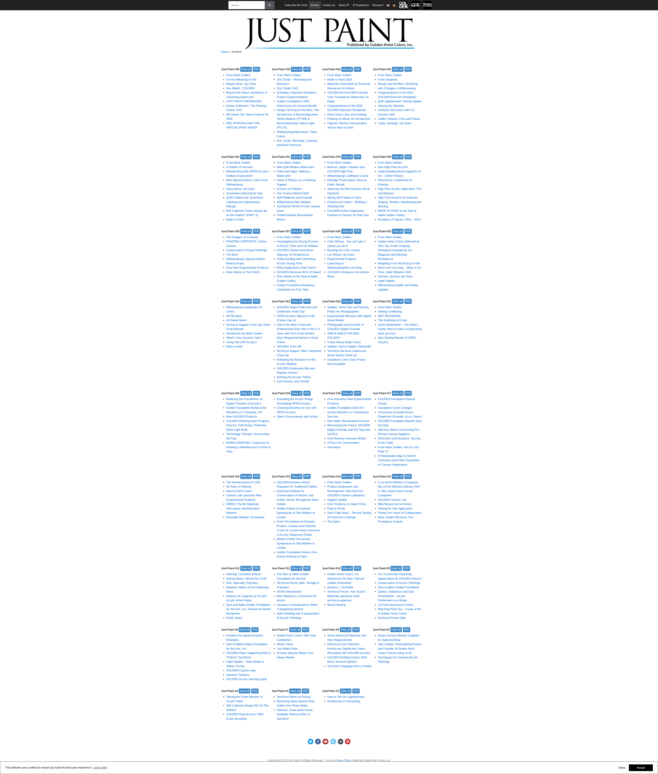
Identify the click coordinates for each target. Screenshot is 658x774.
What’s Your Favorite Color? (244, 337)
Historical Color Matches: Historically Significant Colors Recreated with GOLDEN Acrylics (348, 649)
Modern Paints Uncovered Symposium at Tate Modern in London (296, 513)
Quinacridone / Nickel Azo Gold (246, 578)
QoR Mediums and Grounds (294, 197)
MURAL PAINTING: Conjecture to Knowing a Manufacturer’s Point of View (248, 447)
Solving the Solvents (391, 105)
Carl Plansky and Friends (293, 381)
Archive (315, 5)
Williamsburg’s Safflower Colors (347, 175)
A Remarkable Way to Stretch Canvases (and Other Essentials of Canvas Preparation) (398, 460)
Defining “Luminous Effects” (244, 574)
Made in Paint (235, 219)
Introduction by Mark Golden (244, 333)
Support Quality (337, 499)
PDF (256, 69)
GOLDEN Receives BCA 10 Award (299, 272)
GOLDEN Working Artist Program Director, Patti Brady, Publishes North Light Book (247, 425)
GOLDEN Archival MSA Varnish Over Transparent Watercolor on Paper (347, 97)
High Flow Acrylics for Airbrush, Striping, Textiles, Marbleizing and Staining (399, 202)
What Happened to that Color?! (296, 267)
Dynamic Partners (237, 675)
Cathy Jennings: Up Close (394, 123)
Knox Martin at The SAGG (243, 272)
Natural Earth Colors (239, 491)
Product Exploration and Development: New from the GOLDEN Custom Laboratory (346, 491)
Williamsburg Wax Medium (294, 202)
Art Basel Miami (236, 320)
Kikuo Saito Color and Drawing (346, 114)
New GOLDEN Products (241, 416)
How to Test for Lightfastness (346, 696)
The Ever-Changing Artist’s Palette (349, 666)
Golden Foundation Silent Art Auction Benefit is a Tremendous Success (348, 412)
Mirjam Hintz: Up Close (241, 83)
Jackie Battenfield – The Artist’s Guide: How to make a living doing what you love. (400, 329)
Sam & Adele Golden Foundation (398, 587)
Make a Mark (234, 346)
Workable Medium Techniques (245, 517)
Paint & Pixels (336, 508)
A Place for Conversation (343, 442)
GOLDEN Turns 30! (289, 346)
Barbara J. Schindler (340, 587)
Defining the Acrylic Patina (293, 377)
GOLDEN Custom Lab (392, 499)
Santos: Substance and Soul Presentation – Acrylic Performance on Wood (396, 596)
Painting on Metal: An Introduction (348, 118)
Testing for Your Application (395, 508)
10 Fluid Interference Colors (395, 604)
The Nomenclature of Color (243, 482)
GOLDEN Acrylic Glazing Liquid (246, 679)
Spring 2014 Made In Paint (344, 197)
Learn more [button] (100, 767)
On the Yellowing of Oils (241, 79)
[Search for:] (246, 5)
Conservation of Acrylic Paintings (399, 583)
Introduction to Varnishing (343, 701)
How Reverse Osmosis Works (346, 438)
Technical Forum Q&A (392, 617)
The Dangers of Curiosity (242, 237)
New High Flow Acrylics (393, 167)
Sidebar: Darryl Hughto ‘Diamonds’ (349, 346)
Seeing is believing (390, 311)
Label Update (386, 280)
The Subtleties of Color (392, 320)
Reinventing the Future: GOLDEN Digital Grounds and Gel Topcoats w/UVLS (348, 430)
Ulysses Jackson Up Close (395, 276)
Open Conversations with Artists (297, 416)
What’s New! (285, 644)
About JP (344, 5)
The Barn (232, 254)
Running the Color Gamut (343, 250)
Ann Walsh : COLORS (240, 88)
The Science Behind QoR (293, 193)
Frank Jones (234, 617)
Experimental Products (341, 259)
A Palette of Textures (239, 167)
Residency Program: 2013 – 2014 (399, 219)
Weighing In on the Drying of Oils (399, 263)
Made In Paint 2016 (339, 79)
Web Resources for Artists (395, 504)
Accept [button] (641, 767)
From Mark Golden (238, 75)
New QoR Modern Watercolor (295, 167)
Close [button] (622, 767)
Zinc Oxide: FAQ (287, 88)
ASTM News (234, 316)
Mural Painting (336, 604)
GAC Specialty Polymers (242, 583)
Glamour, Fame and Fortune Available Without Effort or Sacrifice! (295, 714)
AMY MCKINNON (389, 316)
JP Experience (360, 5)
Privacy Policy (343, 760)
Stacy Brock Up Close (240, 189)
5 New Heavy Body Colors (344, 342)
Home (225, 51)
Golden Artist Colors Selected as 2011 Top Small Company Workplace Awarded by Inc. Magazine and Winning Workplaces (399, 250)
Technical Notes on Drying (293, 696)
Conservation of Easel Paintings (246, 250)
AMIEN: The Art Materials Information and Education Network (243, 508)
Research (377, 5)
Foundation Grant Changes (395, 407)
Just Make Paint (287, 648)
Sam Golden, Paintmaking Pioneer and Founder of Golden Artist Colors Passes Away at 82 (400, 649)
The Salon (333, 521)
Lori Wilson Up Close (340, 254)
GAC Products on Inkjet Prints (346, 504)
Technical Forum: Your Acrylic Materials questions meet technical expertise (346, 596)
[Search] (270, 5)
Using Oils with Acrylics (241, 342)
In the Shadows (388, 79)
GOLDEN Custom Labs (241, 670)
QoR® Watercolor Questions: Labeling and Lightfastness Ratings (245, 202)
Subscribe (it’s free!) (296, 5)
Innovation (333, 447)
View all (246, 69)
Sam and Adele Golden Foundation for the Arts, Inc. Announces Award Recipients (248, 609)
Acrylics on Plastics (289, 189)
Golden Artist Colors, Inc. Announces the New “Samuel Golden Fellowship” (345, 579)
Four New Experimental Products (247, 267)
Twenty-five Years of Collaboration (400, 512)
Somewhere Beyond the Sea (244, 193)
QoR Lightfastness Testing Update (400, 101)
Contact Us (329, 5)
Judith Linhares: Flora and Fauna (399, 118)
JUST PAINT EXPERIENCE (244, 101)
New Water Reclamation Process (348, 421)
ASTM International (289, 591)
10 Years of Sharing (238, 486)
